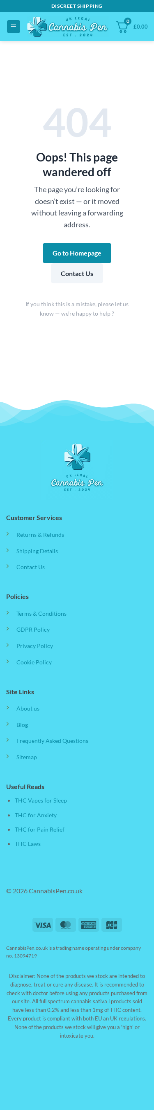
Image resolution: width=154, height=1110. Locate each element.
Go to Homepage (77, 253)
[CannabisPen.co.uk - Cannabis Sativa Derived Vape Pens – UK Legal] (68, 26)
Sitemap (26, 756)
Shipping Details (37, 550)
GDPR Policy (33, 629)
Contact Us (77, 273)
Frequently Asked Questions (52, 740)
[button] (13, 27)
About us (27, 708)
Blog (22, 724)
